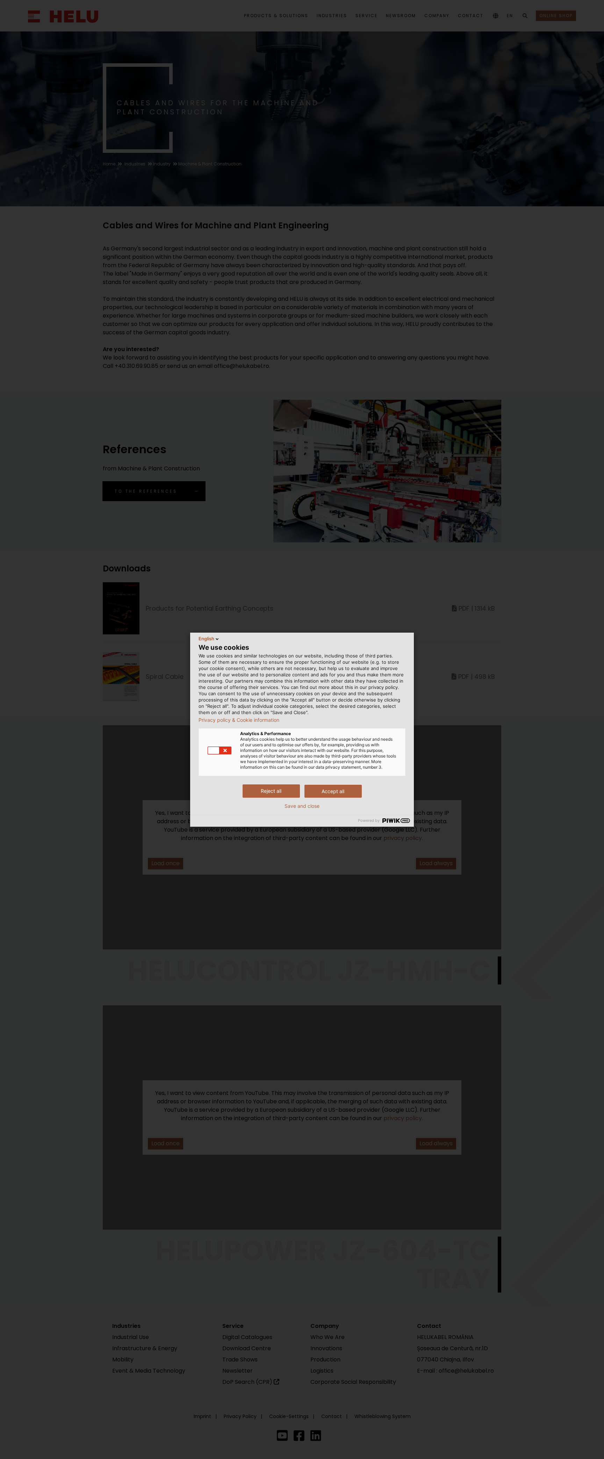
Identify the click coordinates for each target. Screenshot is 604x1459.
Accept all (333, 791)
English (206, 638)
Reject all (271, 791)
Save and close (302, 806)
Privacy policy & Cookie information (239, 720)
